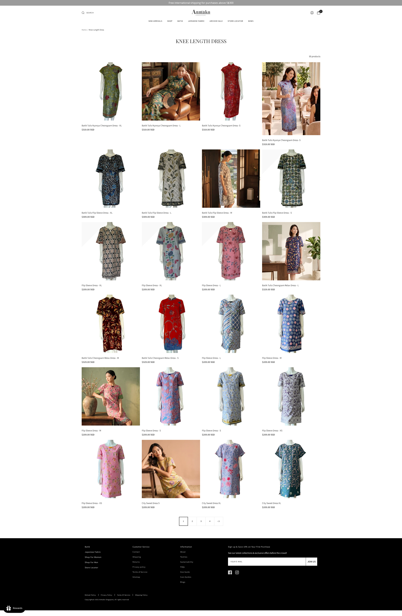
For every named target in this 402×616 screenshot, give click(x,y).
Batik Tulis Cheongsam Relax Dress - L (280, 285)
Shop (169, 21)
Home (84, 29)
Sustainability (186, 562)
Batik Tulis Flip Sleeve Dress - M (217, 212)
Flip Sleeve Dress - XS (272, 430)
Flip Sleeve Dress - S (151, 430)
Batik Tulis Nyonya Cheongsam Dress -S (221, 125)
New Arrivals (155, 21)
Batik (180, 21)
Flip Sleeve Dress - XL (92, 285)
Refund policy (90, 595)
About (183, 552)
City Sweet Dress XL (211, 503)
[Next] (218, 521)
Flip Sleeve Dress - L (211, 285)
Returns (136, 562)
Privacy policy (139, 567)
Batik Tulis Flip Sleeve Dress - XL (97, 212)
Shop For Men (91, 562)
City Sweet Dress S (151, 503)
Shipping (137, 557)
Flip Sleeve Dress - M (272, 357)
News (250, 21)
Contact (136, 552)
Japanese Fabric (196, 21)
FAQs (182, 567)
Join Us (311, 561)
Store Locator (235, 21)
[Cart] (318, 12)
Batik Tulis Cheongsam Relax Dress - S (160, 357)
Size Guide (185, 572)
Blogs (182, 582)
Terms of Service (140, 572)
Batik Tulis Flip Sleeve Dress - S (277, 212)
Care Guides (185, 577)
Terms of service (123, 595)
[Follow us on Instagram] (237, 572)
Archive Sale (216, 21)
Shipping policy (141, 595)
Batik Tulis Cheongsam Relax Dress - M (100, 357)
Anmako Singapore (106, 600)
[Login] (312, 12)
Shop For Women (93, 557)
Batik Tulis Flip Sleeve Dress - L (156, 212)
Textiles (183, 557)
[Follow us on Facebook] (230, 572)
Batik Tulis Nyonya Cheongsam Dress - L (161, 125)
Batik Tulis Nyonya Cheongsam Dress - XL (102, 125)
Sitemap (136, 577)
